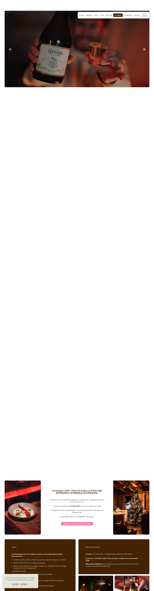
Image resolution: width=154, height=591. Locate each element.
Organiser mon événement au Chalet (77, 524)
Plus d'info (15, 584)
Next (144, 49)
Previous (10, 49)
